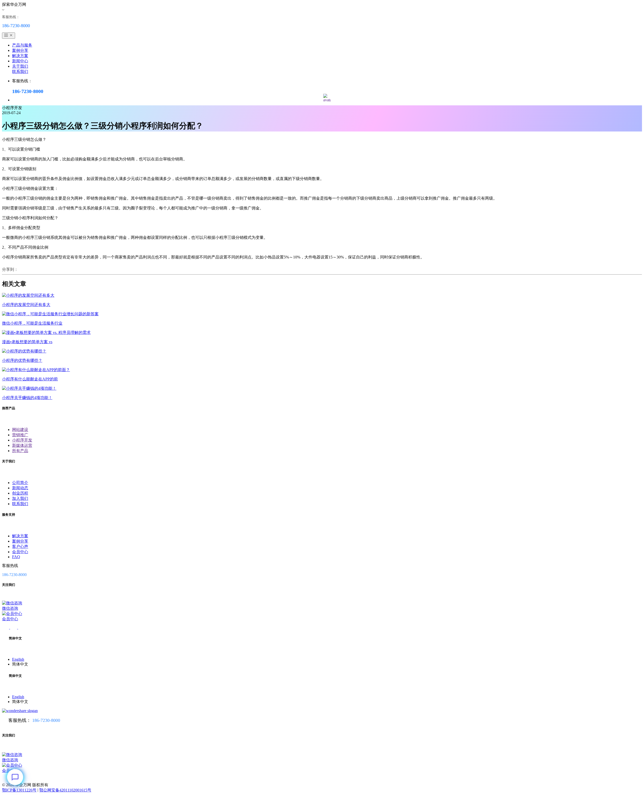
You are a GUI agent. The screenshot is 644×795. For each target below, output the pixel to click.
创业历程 (20, 493)
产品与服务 (22, 45)
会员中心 (20, 552)
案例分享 (20, 50)
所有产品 (20, 451)
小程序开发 (22, 440)
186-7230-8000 (46, 720)
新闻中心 (20, 61)
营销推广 (20, 435)
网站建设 (20, 429)
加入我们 (20, 498)
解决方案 (20, 56)
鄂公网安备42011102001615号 (65, 790)
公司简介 (20, 482)
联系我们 (20, 71)
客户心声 (20, 546)
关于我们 (20, 66)
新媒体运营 (22, 445)
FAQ (16, 557)
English (18, 659)
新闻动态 (20, 488)
